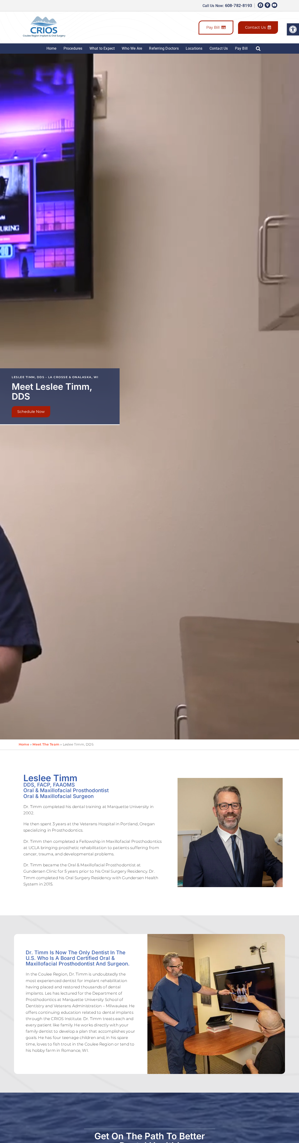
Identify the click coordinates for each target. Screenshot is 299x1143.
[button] (293, 29)
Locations (194, 48)
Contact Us (255, 27)
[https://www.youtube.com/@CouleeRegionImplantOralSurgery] (274, 5)
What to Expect (102, 48)
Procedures (73, 48)
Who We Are (132, 48)
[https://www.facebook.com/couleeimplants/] (260, 5)
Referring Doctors (163, 48)
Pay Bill (213, 27)
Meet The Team (45, 744)
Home (51, 48)
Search (259, 48)
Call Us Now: (227, 5)
